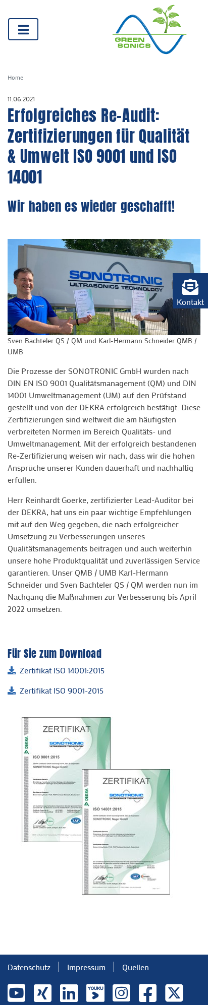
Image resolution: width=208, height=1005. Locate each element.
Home (15, 77)
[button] (190, 290)
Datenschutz (29, 967)
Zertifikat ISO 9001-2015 (61, 690)
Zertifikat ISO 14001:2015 (62, 670)
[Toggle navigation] (23, 29)
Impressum (86, 967)
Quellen (135, 967)
